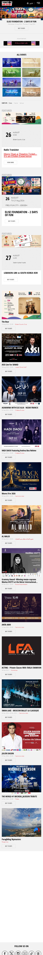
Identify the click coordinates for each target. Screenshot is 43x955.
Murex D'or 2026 (8, 493)
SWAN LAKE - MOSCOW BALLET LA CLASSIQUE (20, 710)
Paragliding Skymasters (11, 839)
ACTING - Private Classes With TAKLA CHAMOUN (21, 667)
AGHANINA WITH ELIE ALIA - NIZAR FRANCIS (20, 407)
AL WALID (6, 536)
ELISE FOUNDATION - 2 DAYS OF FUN (21, 21)
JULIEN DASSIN (8, 753)
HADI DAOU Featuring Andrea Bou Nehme (19, 450)
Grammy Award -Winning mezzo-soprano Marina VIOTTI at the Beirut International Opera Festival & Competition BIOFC (19, 582)
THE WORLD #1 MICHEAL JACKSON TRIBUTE (19, 796)
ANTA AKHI (6, 624)
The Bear (5, 321)
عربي (31, 3)
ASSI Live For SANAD (10, 364)
